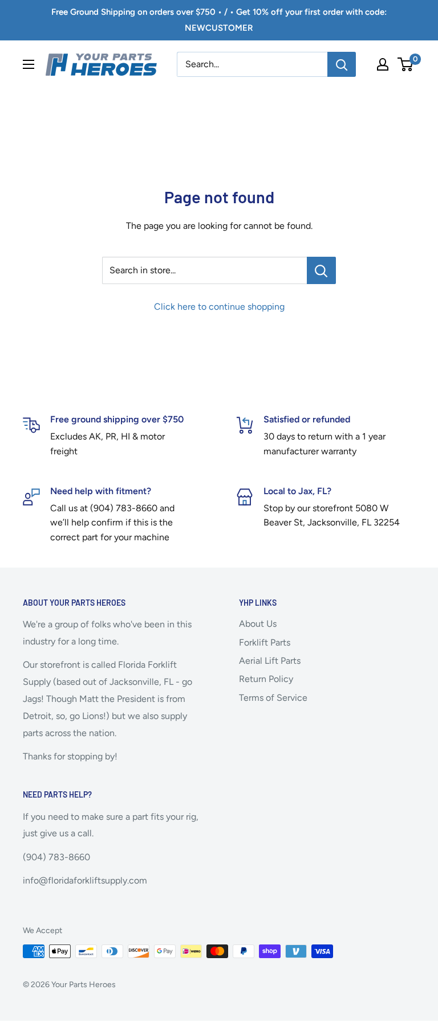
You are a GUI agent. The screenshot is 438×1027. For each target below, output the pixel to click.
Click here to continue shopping (219, 306)
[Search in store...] (321, 270)
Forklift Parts (264, 642)
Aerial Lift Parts (270, 660)
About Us (258, 623)
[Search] (341, 64)
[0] (406, 64)
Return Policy (266, 678)
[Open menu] (28, 64)
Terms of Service (273, 697)
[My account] (382, 64)
